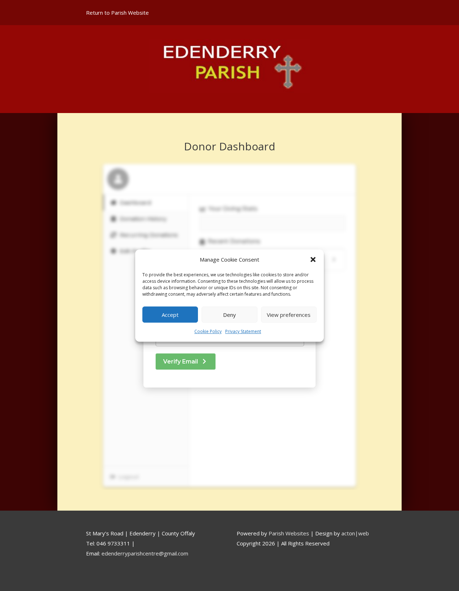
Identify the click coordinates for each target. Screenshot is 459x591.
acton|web (355, 533)
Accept (170, 314)
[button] (313, 259)
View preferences (289, 314)
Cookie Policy (208, 332)
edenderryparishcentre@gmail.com (144, 553)
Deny (229, 314)
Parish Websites (289, 533)
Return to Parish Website (117, 12)
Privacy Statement (243, 332)
